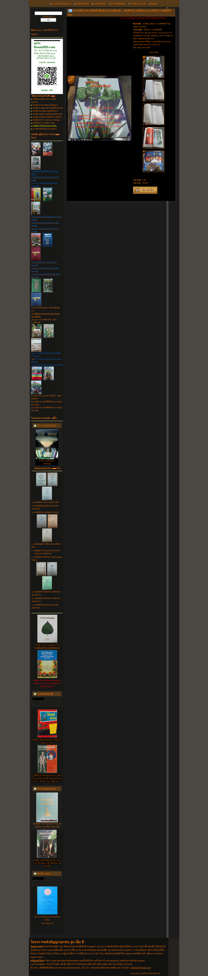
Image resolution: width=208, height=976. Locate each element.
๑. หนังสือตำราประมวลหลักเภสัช (45, 502)
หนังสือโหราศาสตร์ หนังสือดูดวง (45, 105)
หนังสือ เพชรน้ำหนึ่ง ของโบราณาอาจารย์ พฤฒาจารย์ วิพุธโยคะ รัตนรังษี (47, 863)
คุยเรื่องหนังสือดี (82, 4)
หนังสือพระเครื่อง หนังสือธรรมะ (45, 111)
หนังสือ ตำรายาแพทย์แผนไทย (47, 645)
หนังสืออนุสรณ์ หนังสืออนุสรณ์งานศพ (47, 114)
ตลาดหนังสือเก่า (99, 4)
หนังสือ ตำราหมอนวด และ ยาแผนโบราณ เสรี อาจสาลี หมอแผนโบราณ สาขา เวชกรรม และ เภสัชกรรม (47, 778)
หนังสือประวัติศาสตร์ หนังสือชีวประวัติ (48, 108)
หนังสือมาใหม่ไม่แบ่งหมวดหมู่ (44, 126)
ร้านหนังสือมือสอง (117, 4)
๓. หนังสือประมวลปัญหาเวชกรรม (45, 512)
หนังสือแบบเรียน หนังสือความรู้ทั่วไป (47, 117)
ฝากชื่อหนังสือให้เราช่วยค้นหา (45, 129)
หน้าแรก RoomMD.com (61, 4)
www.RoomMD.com (53, 946)
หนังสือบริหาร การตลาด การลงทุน (46, 120)
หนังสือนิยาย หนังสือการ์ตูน (43, 123)
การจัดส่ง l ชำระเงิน (138, 4)
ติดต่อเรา (154, 4)
